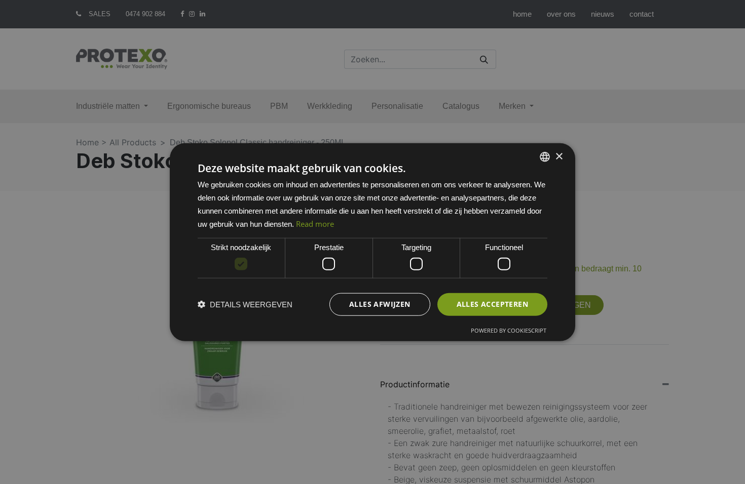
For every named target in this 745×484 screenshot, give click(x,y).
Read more (315, 223)
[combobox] (545, 157)
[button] (245, 304)
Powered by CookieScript (508, 330)
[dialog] (372, 242)
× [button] (559, 156)
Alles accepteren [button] (492, 304)
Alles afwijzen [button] (380, 304)
